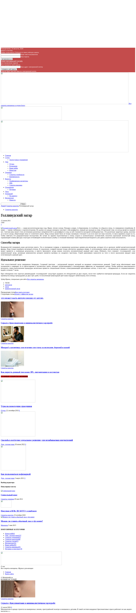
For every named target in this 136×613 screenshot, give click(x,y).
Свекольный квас (9, 495)
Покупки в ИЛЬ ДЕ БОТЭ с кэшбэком (19, 511)
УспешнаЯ (9, 194)
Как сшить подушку (22, 292)
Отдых (11, 164)
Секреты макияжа (15, 185)
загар (7, 287)
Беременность (14, 177)
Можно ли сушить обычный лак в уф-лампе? (22, 521)
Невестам (12, 170)
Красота (8, 179)
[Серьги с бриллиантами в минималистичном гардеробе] (12, 317)
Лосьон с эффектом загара (23, 294)
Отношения (9, 187)
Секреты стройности (16, 174)
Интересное (9, 198)
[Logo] (31, 119)
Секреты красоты (12, 206)
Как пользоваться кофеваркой (16, 474)
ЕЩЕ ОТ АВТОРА (36, 298)
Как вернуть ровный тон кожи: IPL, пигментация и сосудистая (30, 372)
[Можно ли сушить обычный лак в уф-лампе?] (17, 517)
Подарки (12, 189)
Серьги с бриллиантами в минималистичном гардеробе (26, 323)
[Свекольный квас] (8, 491)
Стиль (7, 157)
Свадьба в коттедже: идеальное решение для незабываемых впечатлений (37, 440)
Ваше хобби (13, 168)
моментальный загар (12, 289)
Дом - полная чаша (7, 444)
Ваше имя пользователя (29, 54)
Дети (7, 191)
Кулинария (13, 166)
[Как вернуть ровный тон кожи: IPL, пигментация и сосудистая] (12, 366)
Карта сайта (9, 574)
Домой (3, 206)
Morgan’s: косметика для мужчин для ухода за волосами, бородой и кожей (35, 347)
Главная (8, 155)
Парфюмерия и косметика (18, 181)
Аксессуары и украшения (18, 160)
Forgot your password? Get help (12, 61)
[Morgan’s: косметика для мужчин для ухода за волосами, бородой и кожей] (12, 341)
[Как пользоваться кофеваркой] (13, 470)
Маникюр (4, 525)
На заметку (13, 196)
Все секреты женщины (35, 279)
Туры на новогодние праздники (16, 406)
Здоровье (8, 172)
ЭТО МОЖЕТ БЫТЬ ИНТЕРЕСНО (15, 298)
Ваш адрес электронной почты (32, 67)
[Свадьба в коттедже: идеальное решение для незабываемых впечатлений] (18, 436)
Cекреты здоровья (7, 499)
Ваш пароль (25, 57)
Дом (6, 162)
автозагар (8, 285)
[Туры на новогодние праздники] (18, 402)
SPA (10, 183)
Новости (12, 200)
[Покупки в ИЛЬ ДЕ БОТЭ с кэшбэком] (6, 507)
